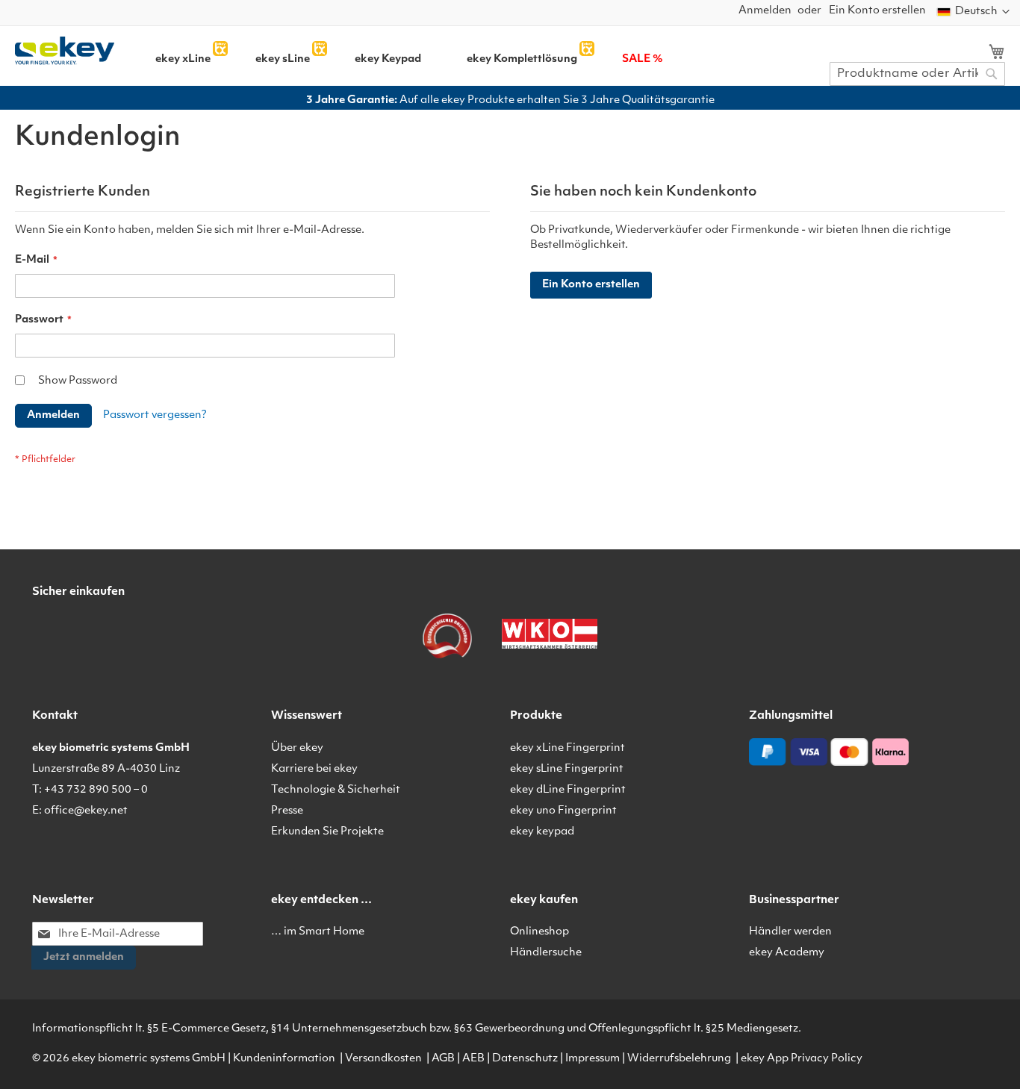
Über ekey (297, 748)
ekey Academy (786, 952)
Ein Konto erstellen (877, 10)
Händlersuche (546, 952)
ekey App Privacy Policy (801, 1058)
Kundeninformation (284, 1058)
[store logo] (64, 51)
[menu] (460, 54)
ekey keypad (542, 831)
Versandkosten (383, 1058)
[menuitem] (183, 59)
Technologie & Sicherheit (335, 790)
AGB (443, 1058)
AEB (473, 1058)
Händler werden (790, 931)
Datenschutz (525, 1058)
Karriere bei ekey (314, 769)
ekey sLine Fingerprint (566, 769)
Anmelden (765, 10)
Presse (287, 811)
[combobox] (917, 74)
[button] (973, 12)
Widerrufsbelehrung (679, 1058)
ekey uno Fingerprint (563, 811)
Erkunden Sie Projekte (327, 831)
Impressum (592, 1058)
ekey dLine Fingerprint (568, 790)
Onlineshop (539, 931)
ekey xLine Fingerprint (567, 748)
